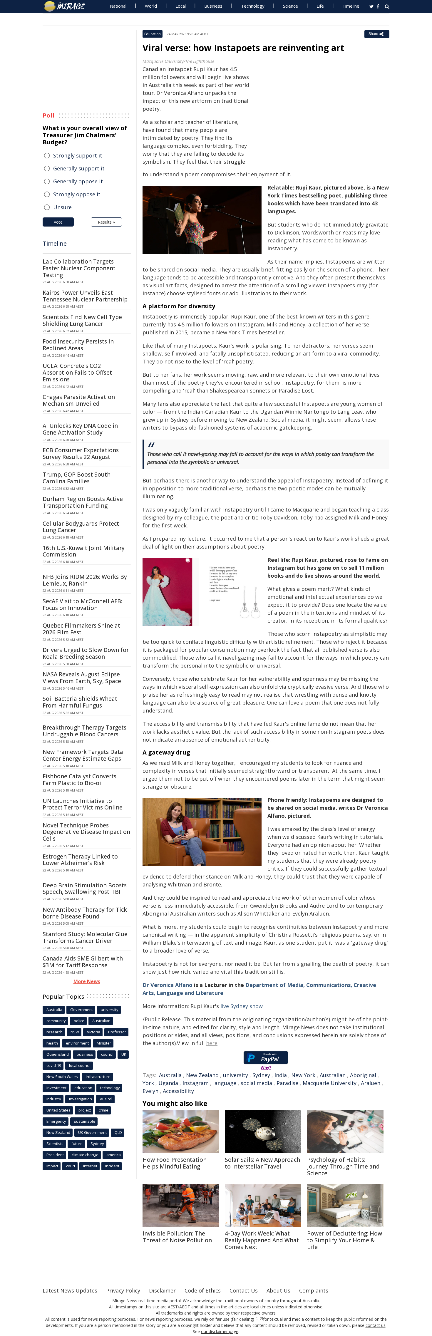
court (70, 1166)
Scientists (54, 1143)
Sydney (261, 1075)
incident (112, 1166)
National (118, 6)
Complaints (313, 1290)
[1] (257, 1318)
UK (123, 1054)
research (54, 1032)
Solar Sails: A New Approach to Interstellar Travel (262, 1163)
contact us (376, 1325)
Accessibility (178, 1090)
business (85, 1054)
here (211, 1043)
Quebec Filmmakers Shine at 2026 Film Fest (81, 629)
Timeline (350, 6)
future (77, 1143)
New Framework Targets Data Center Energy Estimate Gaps (83, 755)
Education (152, 33)
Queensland (57, 1054)
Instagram (195, 1083)
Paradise (287, 1083)
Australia (170, 1075)
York (148, 1083)
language (224, 1083)
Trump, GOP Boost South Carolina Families (76, 478)
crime (103, 1110)
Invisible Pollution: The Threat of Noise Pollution (177, 1237)
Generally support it (79, 168)
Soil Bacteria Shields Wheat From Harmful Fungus (80, 702)
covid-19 (53, 1065)
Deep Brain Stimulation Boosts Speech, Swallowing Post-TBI (85, 888)
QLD (118, 1132)
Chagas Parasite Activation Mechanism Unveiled (79, 400)
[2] (261, 1318)
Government (81, 1009)
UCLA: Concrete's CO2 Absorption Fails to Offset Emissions (77, 372)
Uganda (168, 1083)
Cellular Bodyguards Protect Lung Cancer (81, 527)
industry (53, 1099)
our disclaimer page (219, 1331)
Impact (52, 1166)
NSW (75, 1032)
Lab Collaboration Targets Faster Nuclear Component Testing (79, 268)
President (55, 1154)
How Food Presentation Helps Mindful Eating (175, 1163)
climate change (85, 1154)
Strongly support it (77, 155)
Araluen (370, 1083)
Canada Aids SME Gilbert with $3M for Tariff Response (83, 962)
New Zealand (202, 1075)
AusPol (106, 1099)
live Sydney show (241, 1006)
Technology (252, 6)
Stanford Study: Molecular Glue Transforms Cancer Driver (85, 937)
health (52, 1043)
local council (80, 1065)
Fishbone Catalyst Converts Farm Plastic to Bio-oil (79, 779)
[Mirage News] (67, 6)
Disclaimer (162, 1290)
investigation (80, 1099)
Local (180, 6)
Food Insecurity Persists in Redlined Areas (78, 345)
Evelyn (150, 1090)
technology (110, 1087)
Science (290, 6)
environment (77, 1043)
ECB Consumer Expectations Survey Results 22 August (81, 453)
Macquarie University (329, 1083)
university (235, 1075)
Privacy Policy (123, 1290)
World (151, 6)
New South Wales (62, 1076)
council (107, 1054)
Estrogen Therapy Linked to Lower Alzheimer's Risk (80, 860)
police (79, 1020)
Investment (56, 1087)
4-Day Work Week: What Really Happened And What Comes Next (262, 1240)
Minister (104, 1043)
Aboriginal (363, 1075)
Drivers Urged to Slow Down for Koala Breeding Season (86, 653)
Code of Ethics (203, 1290)
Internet (90, 1166)
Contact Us (244, 1290)
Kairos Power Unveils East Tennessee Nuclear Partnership (85, 296)
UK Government (92, 1132)
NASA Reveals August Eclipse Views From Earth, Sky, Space (82, 677)
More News (86, 981)
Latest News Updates (70, 1290)
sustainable (84, 1121)
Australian (333, 1075)
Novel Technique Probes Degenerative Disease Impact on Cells (86, 832)
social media (256, 1083)
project (84, 1110)
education (83, 1087)
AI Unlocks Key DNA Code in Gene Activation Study (80, 429)
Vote (58, 222)
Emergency (56, 1121)
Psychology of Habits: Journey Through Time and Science (343, 1166)
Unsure (62, 207)
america (113, 1154)
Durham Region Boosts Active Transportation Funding (83, 502)
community (56, 1020)
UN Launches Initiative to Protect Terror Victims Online (83, 804)
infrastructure (98, 1076)
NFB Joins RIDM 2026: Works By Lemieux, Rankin (85, 580)
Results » (106, 222)
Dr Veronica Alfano (167, 984)
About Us (278, 1290)
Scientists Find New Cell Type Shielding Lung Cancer (82, 320)
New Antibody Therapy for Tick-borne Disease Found (86, 913)
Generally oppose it (78, 181)
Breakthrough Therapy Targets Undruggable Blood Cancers (84, 731)
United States (58, 1110)
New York (303, 1075)
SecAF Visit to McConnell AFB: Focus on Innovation (82, 604)
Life (320, 6)
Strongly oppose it (77, 194)
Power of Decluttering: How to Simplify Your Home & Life (344, 1240)
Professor (117, 1032)
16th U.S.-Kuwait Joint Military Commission (84, 551)
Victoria (93, 1032)
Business (213, 6)
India (280, 1075)
